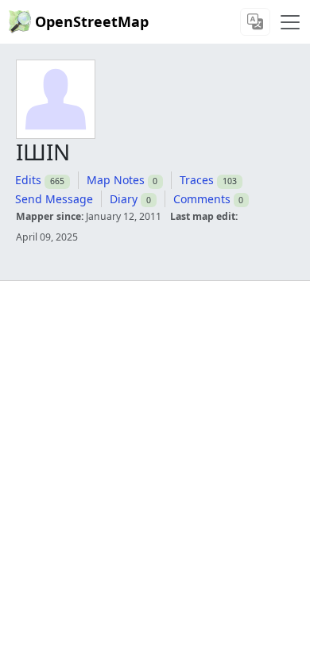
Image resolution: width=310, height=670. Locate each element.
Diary (124, 198)
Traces (197, 179)
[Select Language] (255, 22)
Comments (202, 198)
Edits (28, 179)
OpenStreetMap (92, 21)
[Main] (290, 22)
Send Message (54, 198)
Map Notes (116, 179)
